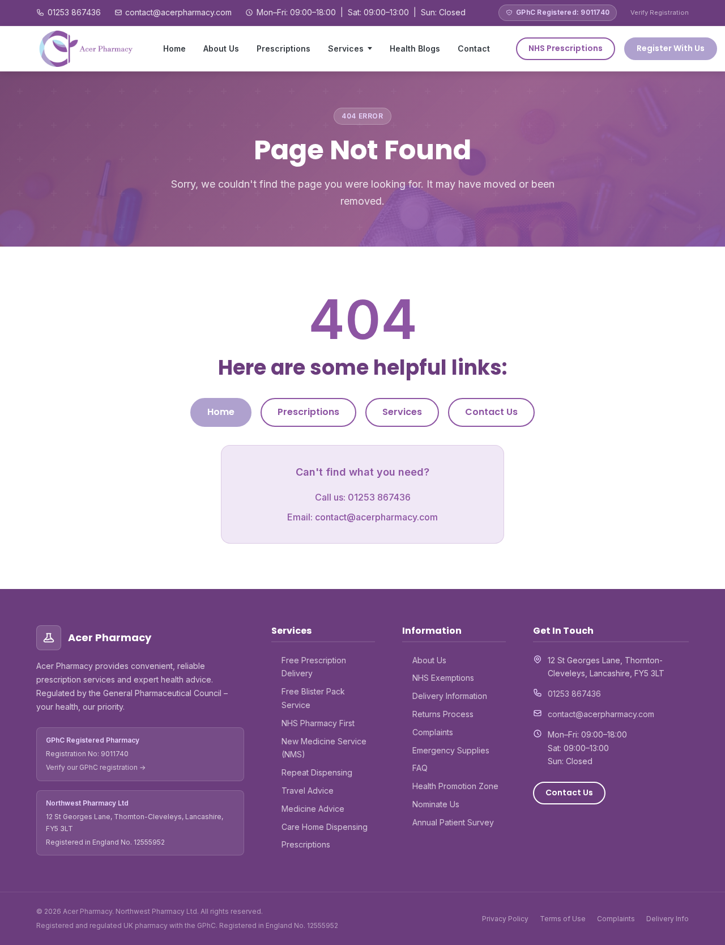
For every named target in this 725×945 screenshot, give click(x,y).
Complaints (432, 732)
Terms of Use (563, 918)
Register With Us (671, 48)
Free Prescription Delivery (314, 667)
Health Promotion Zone (455, 786)
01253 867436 (74, 12)
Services (346, 48)
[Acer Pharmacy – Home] (86, 49)
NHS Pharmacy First (318, 723)
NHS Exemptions (443, 678)
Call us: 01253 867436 (363, 497)
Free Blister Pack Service (313, 698)
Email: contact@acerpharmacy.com (362, 517)
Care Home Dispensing (325, 827)
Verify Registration (659, 12)
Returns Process (443, 714)
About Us (221, 48)
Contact (474, 48)
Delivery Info (667, 918)
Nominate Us (435, 804)
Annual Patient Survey (453, 822)
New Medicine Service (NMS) (324, 748)
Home (174, 48)
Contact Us (491, 411)
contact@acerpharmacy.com (178, 12)
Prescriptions (283, 48)
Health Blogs (415, 48)
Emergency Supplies (450, 750)
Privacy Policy (505, 918)
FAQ (420, 768)
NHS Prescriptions (565, 48)
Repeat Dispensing (317, 772)
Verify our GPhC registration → (96, 767)
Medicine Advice (313, 808)
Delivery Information (449, 696)
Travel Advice (308, 790)
